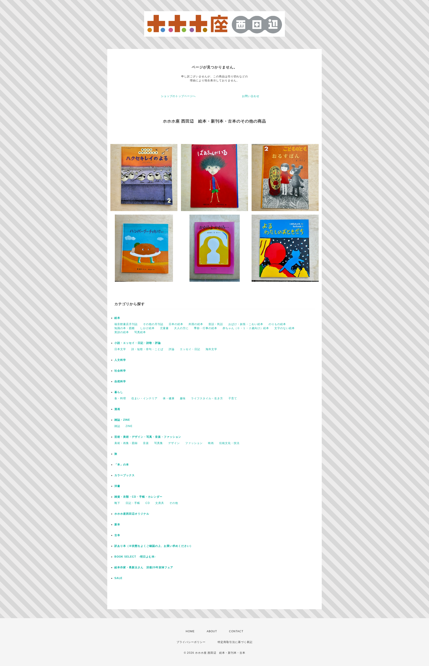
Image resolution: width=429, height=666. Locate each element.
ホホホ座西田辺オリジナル (131, 513)
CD (147, 503)
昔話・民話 (215, 324)
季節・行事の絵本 (205, 328)
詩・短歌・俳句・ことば (147, 349)
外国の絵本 (196, 324)
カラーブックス (124, 475)
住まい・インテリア (144, 398)
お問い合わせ (250, 96)
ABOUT (212, 631)
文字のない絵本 (284, 328)
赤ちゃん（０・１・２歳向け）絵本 (246, 328)
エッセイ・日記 (190, 349)
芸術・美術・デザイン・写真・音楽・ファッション (147, 436)
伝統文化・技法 (229, 443)
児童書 (164, 328)
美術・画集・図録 (126, 443)
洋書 (117, 486)
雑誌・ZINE (122, 419)
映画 (211, 443)
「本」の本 (121, 464)
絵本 (117, 317)
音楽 (146, 443)
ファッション (194, 443)
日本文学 (120, 349)
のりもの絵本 (277, 324)
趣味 (183, 398)
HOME (190, 631)
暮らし (118, 392)
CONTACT (236, 631)
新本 (117, 524)
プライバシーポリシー (191, 642)
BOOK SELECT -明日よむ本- (135, 556)
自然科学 (120, 381)
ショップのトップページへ (178, 96)
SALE (118, 578)
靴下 (117, 503)
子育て (232, 398)
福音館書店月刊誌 (126, 324)
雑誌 (117, 426)
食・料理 (120, 398)
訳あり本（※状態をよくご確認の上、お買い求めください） (153, 546)
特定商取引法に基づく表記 (235, 642)
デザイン (174, 443)
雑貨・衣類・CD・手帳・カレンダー (138, 496)
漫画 (117, 409)
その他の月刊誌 (153, 324)
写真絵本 (140, 332)
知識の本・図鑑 (124, 328)
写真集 (158, 443)
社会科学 (120, 370)
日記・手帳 (133, 503)
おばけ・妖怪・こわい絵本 (245, 324)
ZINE (129, 426)
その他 (173, 503)
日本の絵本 (176, 324)
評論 (172, 349)
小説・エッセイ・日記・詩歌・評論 (137, 343)
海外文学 (211, 349)
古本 (117, 535)
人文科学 (120, 360)
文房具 (159, 503)
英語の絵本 (121, 332)
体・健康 (169, 398)
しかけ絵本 (147, 328)
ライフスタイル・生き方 (207, 398)
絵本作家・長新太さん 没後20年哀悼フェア (143, 567)
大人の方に (181, 328)
